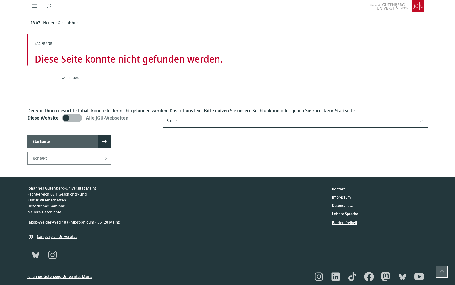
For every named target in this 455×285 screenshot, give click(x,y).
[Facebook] (369, 276)
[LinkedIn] (335, 276)
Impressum (341, 197)
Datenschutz (342, 205)
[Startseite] (63, 78)
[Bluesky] (36, 255)
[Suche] (49, 6)
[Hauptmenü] (34, 6)
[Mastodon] (386, 276)
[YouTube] (419, 276)
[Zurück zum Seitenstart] (442, 272)
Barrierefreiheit (344, 222)
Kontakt (338, 189)
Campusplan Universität (57, 236)
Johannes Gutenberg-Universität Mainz (59, 276)
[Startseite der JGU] (397, 6)
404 (76, 77)
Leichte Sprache (345, 214)
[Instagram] (52, 255)
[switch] (92, 118)
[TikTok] (352, 276)
